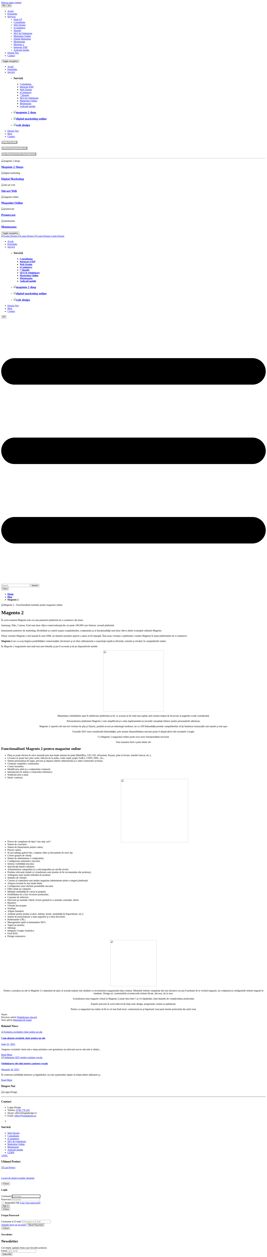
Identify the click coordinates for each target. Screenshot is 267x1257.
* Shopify (24, 95)
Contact (11, 55)
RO (3, 5)
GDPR (10, 1152)
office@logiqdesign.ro (14, 148)
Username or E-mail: (11, 1221)
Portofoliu (12, 14)
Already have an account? (14, 1224)
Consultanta (19, 22)
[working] (21, 1032)
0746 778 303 (9, 142)
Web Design (20, 25)
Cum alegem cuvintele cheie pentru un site (23, 1038)
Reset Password (35, 1225)
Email (4, 1250)
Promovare (8, 215)
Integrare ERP (21, 47)
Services (11, 16)
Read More (6, 1054)
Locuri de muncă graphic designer (17, 1178)
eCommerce (19, 27)
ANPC (4, 1155)
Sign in (5, 1206)
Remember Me (12, 1202)
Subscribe (6, 1254)
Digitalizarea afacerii (27, 1017)
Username (6, 1196)
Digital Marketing (22, 39)
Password (6, 1199)
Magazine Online (12, 202)
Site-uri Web (9, 191)
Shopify (17, 30)
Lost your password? (30, 1202)
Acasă (10, 11)
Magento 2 (19, 44)
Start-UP (18, 19)
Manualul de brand (22, 1020)
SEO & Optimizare (23, 33)
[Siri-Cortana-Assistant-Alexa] (21, 1057)
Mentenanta (19, 41)
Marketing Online (22, 36)
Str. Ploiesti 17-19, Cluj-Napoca (18, 154)
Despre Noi (13, 52)
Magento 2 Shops (12, 167)
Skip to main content (11, 2)
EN (9, 5)
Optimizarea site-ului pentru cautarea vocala (24, 1063)
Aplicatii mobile (21, 50)
